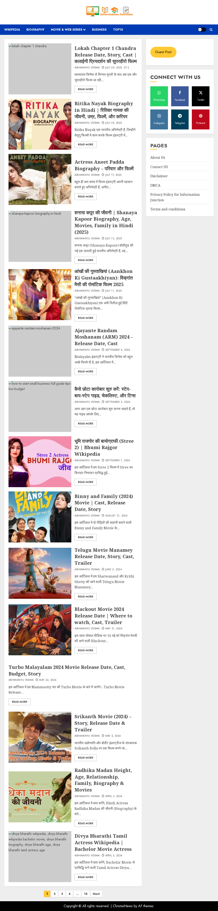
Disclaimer (159, 176)
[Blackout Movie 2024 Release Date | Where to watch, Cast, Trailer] (40, 629)
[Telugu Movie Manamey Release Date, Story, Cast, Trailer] (40, 573)
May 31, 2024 (113, 628)
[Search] (211, 30)
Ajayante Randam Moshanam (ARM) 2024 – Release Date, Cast (104, 337)
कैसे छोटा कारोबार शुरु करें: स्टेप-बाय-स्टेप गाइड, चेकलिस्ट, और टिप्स (105, 392)
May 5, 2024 (113, 736)
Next (96, 894)
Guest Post (163, 52)
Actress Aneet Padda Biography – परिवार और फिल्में (104, 165)
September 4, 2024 (117, 350)
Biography (35, 29)
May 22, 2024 (47, 680)
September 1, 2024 (117, 460)
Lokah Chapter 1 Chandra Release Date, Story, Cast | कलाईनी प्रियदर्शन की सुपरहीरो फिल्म (106, 54)
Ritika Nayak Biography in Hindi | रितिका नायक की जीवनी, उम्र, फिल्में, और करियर (104, 110)
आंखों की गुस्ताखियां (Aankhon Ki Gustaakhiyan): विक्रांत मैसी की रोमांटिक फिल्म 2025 (104, 277)
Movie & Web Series (66, 29)
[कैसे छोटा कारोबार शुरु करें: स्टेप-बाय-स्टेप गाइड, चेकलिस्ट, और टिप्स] (40, 406)
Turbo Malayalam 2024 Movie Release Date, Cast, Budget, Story (67, 670)
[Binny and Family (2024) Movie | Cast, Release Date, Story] (40, 516)
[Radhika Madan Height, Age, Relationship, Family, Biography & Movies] (40, 796)
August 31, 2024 (116, 516)
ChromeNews (123, 906)
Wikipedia (12, 29)
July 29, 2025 (113, 68)
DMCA (155, 185)
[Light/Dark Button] (202, 29)
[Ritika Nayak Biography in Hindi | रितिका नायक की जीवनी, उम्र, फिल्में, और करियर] (40, 124)
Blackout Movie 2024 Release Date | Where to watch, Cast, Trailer (103, 615)
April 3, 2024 (113, 796)
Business (99, 29)
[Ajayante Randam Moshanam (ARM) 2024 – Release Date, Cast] (40, 351)
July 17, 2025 (113, 175)
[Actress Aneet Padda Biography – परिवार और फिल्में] (40, 179)
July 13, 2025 (113, 238)
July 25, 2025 (113, 123)
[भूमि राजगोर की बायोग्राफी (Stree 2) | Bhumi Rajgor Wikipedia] (40, 461)
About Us (157, 157)
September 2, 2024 (117, 402)
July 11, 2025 (113, 291)
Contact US (159, 167)
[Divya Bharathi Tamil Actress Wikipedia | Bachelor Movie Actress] (40, 856)
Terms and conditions (167, 209)
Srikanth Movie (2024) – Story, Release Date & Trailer (103, 723)
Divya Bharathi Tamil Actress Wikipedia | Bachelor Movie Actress (103, 842)
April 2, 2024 (113, 855)
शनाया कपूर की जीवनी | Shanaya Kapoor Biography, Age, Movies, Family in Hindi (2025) (106, 222)
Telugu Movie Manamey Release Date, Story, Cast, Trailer (104, 556)
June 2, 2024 (113, 569)
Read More (85, 89)
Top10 (118, 29)
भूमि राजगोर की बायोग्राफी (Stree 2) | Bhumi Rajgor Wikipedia (104, 447)
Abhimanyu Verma (87, 68)
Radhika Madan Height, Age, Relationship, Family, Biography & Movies (103, 780)
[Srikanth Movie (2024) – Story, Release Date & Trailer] (40, 737)
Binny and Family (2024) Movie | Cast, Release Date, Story (104, 502)
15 (85, 894)
